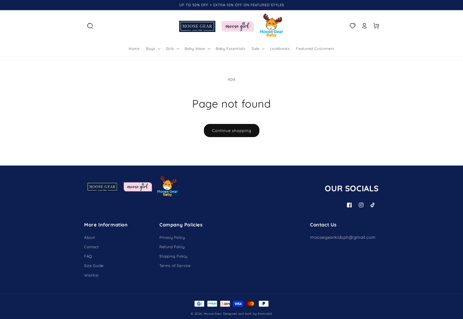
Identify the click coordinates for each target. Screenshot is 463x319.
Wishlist (91, 275)
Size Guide (94, 265)
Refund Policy (172, 246)
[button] (90, 26)
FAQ (88, 256)
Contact (91, 246)
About (89, 237)
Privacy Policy (172, 237)
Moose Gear (213, 314)
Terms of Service (175, 265)
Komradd (265, 314)
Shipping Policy (173, 256)
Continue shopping (231, 130)
